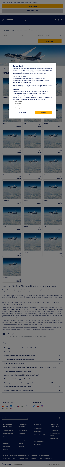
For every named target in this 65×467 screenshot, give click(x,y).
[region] (32, 91)
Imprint (17, 106)
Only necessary (22, 112)
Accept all (43, 112)
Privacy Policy (18, 101)
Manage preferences (20, 108)
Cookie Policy (18, 103)
